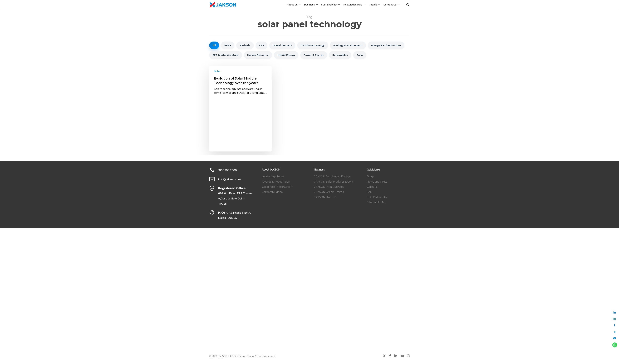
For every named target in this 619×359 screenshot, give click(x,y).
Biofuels (245, 45)
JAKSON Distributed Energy (332, 176)
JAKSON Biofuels (325, 197)
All (214, 45)
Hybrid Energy (286, 55)
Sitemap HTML (376, 202)
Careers (372, 186)
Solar (360, 55)
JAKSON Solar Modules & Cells (334, 181)
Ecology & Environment (348, 45)
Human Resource (258, 55)
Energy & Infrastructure (386, 45)
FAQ (369, 192)
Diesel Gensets (282, 45)
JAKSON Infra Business (329, 186)
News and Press (377, 181)
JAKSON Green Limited (329, 192)
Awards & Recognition (276, 181)
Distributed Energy (313, 45)
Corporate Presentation (277, 186)
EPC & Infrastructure (226, 55)
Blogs (370, 176)
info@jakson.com (229, 179)
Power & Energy (314, 55)
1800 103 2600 (227, 170)
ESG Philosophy (377, 197)
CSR (261, 45)
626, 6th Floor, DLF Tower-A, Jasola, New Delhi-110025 (235, 198)
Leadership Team (273, 176)
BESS (227, 45)
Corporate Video (272, 192)
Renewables (340, 55)
